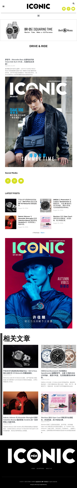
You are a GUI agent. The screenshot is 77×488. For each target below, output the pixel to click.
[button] (3, 6)
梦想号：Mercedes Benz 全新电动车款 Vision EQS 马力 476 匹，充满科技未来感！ (19, 62)
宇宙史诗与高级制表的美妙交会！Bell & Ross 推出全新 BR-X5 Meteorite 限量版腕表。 (27, 202)
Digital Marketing (43, 484)
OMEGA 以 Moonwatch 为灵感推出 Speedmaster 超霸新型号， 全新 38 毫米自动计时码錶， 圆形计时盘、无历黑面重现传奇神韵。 (62, 203)
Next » (43, 233)
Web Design (37, 484)
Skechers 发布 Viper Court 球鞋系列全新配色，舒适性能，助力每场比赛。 (62, 218)
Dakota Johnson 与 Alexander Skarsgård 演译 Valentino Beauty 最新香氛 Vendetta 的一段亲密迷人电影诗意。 (27, 220)
